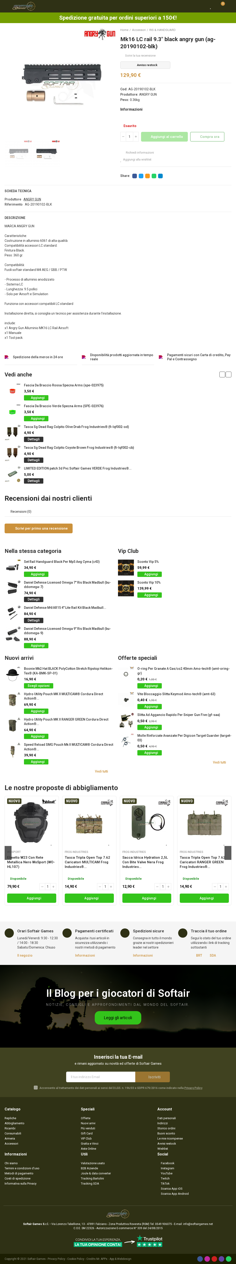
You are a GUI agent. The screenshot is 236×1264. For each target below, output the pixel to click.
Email (147, 176)
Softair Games (36, 1259)
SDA (213, 955)
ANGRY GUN (148, 94)
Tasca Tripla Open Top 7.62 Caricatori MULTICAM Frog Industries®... (87, 862)
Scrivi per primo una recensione (41, 528)
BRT (199, 955)
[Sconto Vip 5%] (126, 568)
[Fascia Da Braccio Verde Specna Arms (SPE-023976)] (13, 412)
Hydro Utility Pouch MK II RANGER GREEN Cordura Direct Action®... (66, 722)
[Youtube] (214, 1259)
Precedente (216, 30)
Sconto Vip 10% (149, 582)
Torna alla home (222, 30)
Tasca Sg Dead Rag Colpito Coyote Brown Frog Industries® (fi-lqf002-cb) (79, 447)
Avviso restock (147, 65)
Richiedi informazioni (139, 152)
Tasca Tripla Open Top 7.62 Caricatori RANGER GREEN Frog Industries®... (202, 862)
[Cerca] (202, 6)
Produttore (13, 199)
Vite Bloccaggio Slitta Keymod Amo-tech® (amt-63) (176, 694)
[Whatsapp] (228, 1259)
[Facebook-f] (200, 1259)
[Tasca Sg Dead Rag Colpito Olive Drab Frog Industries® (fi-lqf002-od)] (13, 433)
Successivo (227, 30)
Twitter (141, 176)
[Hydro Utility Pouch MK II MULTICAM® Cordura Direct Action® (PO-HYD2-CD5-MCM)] (13, 700)
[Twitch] (221, 1259)
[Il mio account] (229, 6)
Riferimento (14, 204)
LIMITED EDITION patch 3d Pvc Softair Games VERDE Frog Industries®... (78, 468)
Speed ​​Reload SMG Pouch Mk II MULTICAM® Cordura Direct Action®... (68, 747)
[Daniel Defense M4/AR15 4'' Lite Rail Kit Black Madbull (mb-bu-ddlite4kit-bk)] (13, 613)
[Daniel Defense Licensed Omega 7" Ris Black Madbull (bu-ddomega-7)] (13, 588)
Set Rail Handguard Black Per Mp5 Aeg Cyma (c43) (62, 562)
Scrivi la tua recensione (140, 55)
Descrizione (15, 218)
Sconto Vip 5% (148, 562)
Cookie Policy (75, 1259)
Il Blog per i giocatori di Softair (118, 993)
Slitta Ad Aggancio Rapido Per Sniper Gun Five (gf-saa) (178, 715)
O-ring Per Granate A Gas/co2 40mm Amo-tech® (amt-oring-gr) (183, 671)
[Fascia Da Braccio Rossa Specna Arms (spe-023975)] (13, 391)
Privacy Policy (193, 1088)
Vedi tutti (101, 771)
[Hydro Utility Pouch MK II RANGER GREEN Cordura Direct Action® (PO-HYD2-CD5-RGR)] (13, 725)
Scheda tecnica (18, 191)
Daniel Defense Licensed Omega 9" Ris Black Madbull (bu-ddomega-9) (67, 631)
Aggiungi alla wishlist (137, 159)
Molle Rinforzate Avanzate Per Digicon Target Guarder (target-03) (184, 738)
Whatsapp (154, 176)
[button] (9, 83)
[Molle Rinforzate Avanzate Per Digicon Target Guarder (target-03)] (126, 741)
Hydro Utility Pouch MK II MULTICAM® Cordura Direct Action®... (63, 696)
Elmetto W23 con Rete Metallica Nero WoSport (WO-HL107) (31, 862)
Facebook (134, 176)
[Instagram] (207, 1259)
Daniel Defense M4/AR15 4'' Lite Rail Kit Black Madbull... (65, 607)
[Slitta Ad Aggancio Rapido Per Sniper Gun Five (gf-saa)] (126, 721)
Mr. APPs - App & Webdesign (113, 1259)
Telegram (160, 176)
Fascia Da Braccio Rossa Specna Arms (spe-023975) (64, 385)
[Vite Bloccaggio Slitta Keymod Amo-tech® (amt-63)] (126, 700)
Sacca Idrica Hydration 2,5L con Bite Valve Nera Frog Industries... (145, 862)
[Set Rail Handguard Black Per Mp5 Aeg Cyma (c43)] (13, 568)
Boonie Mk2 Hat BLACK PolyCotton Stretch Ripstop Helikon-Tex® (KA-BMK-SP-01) (68, 671)
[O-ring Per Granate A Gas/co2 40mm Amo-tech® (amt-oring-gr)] (126, 674)
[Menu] (7, 6)
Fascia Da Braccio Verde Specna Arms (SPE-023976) (64, 406)
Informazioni (85, 955)
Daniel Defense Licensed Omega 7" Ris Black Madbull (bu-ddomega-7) (67, 585)
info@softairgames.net (198, 1224)
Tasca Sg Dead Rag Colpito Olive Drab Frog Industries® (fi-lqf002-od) (76, 427)
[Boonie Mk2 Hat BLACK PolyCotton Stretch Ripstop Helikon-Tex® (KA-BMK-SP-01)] (13, 674)
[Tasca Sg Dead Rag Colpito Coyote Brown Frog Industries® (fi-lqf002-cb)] (13, 453)
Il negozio (24, 955)
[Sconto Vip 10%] (126, 588)
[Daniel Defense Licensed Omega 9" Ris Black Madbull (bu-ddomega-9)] (13, 635)
